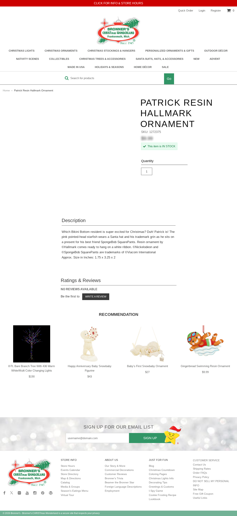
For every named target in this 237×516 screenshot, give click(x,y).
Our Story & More (115, 465)
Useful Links (200, 497)
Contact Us (199, 464)
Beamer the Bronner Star (119, 482)
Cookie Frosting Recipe (162, 495)
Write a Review (95, 296)
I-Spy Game (156, 490)
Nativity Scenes (27, 59)
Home (7, 90)
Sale (165, 67)
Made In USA (76, 67)
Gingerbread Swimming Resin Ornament (205, 366)
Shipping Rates (202, 468)
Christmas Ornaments (61, 50)
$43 (89, 376)
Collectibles (59, 59)
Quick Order (185, 10)
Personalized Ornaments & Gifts (169, 50)
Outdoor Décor (216, 50)
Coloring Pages (158, 474)
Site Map (198, 489)
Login (202, 10)
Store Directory (69, 474)
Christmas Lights (21, 50)
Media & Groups (70, 486)
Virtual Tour (67, 495)
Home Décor (143, 67)
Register (216, 10)
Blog (151, 465)
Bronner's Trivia (114, 478)
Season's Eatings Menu (74, 490)
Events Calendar (70, 469)
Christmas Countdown (162, 469)
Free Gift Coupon (203, 493)
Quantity (147, 161)
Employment (112, 490)
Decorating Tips (158, 482)
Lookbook (154, 499)
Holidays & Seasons (109, 67)
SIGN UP (150, 438)
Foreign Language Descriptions (123, 486)
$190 (32, 376)
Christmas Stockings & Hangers (111, 50)
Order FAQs (200, 472)
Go (169, 79)
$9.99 (205, 372)
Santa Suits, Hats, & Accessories (159, 59)
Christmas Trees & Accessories (102, 59)
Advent (215, 59)
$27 (147, 372)
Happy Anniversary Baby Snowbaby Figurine (89, 368)
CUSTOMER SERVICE (206, 460)
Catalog (65, 482)
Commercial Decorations (119, 469)
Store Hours (68, 465)
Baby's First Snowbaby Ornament (147, 366)
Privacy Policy (201, 477)
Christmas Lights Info (161, 478)
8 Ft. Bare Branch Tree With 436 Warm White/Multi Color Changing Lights (31, 368)
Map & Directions (71, 478)
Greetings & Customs (161, 486)
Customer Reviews (116, 474)
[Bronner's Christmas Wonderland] (118, 31)
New (196, 59)
